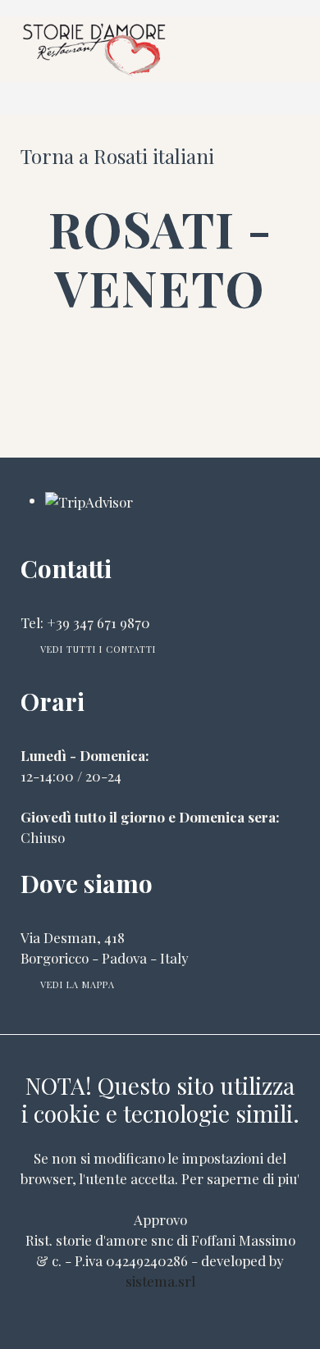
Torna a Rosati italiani (117, 156)
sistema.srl (160, 1281)
